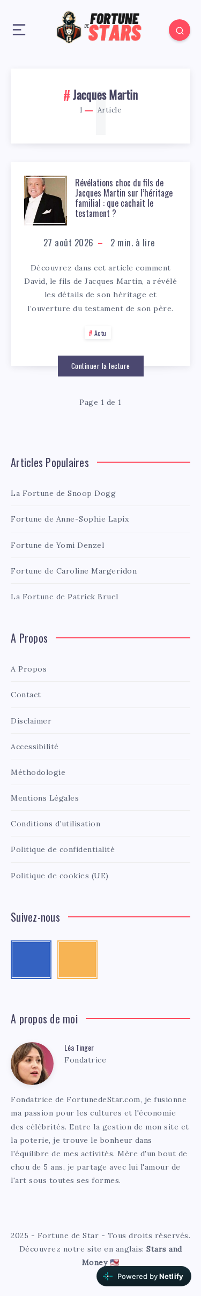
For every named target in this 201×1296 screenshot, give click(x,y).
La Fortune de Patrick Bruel (64, 596)
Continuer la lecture (100, 365)
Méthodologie (38, 772)
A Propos (29, 669)
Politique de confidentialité (63, 849)
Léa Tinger (79, 1047)
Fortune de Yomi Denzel (57, 545)
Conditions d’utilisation (55, 823)
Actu (100, 332)
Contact (26, 694)
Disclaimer (31, 721)
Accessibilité (35, 746)
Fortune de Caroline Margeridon (74, 571)
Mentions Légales (45, 798)
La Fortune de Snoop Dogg (63, 493)
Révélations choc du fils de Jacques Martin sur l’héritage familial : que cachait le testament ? (124, 198)
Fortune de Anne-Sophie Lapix (70, 519)
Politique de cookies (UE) (60, 875)
